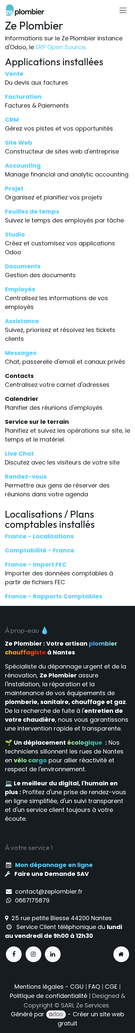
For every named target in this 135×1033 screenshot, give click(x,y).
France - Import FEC (36, 564)
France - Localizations (39, 536)
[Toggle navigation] (123, 10)
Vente (14, 74)
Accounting (23, 165)
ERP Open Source (60, 47)
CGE (111, 986)
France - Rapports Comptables (53, 596)
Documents (23, 266)
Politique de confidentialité (48, 996)
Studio (15, 234)
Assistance (22, 321)
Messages (20, 353)
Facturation (23, 97)
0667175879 (32, 900)
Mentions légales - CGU (49, 986)
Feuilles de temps (32, 211)
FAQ (94, 986)
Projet (14, 188)
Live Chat (19, 453)
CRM (12, 119)
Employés (20, 289)
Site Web (18, 142)
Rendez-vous (26, 476)
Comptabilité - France (39, 550)
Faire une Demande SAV (51, 874)
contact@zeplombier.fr (49, 891)
